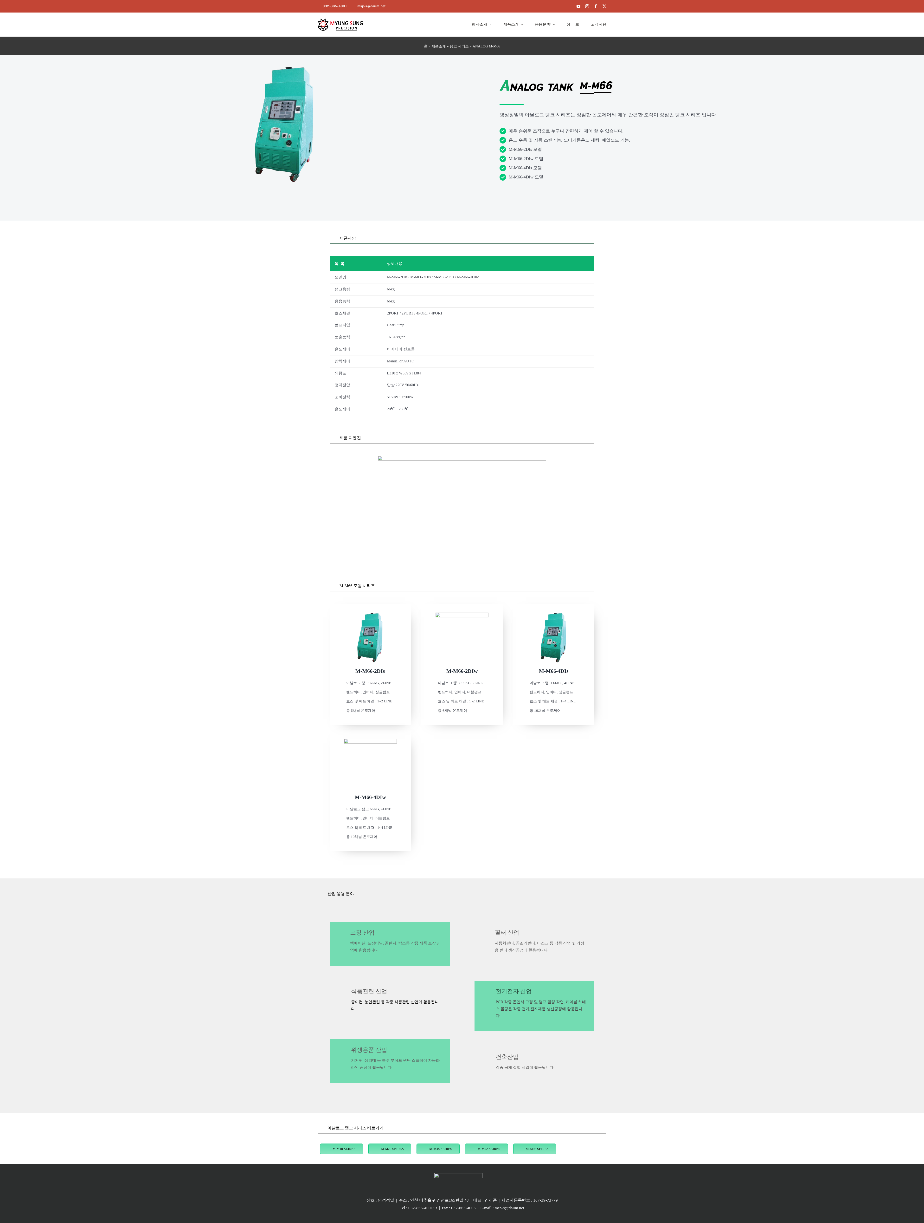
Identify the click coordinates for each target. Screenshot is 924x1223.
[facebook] (596, 6)
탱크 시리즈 (459, 46)
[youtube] (578, 6)
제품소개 (438, 46)
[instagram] (587, 6)
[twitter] (604, 6)
